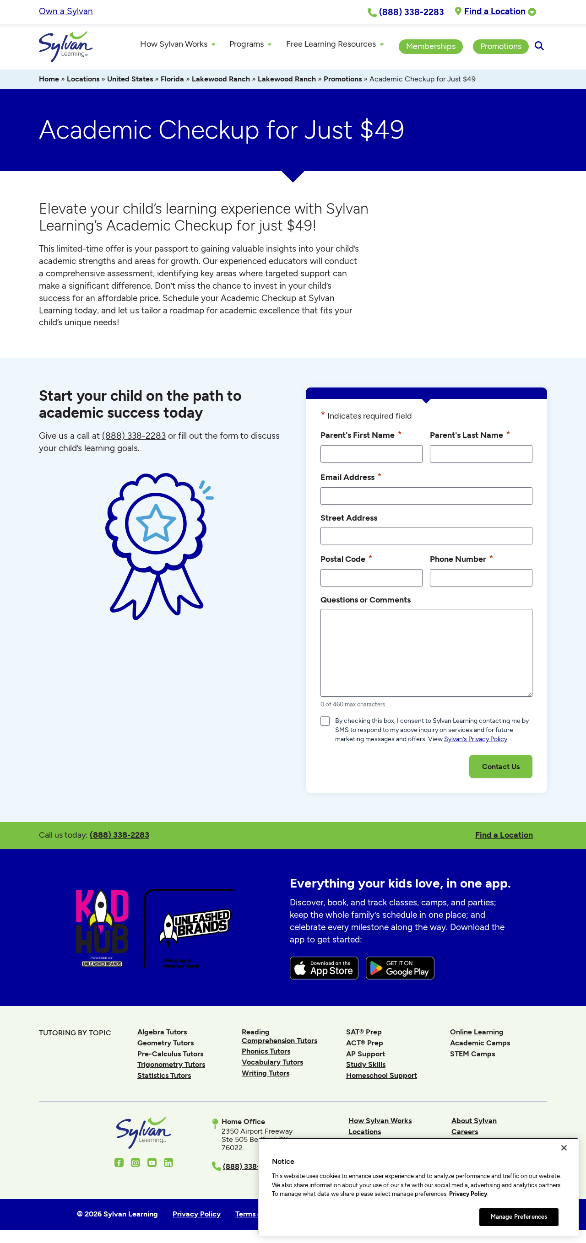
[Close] (564, 1148)
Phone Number (462, 558)
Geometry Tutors (165, 1043)
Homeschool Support (381, 1075)
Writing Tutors (265, 1073)
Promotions (343, 79)
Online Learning (477, 1032)
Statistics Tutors (164, 1075)
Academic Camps (480, 1043)
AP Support (365, 1053)
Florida (172, 79)
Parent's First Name (361, 434)
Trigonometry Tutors (171, 1064)
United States (130, 79)
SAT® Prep (364, 1032)
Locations (83, 79)
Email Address (351, 476)
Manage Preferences (519, 1216)
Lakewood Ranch (221, 79)
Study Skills (365, 1064)
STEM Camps (472, 1053)
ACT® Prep (364, 1043)
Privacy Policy (468, 1193)
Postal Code (346, 558)
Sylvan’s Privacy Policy (475, 739)
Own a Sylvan (66, 11)
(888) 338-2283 (119, 834)
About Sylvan (474, 1120)
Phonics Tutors (266, 1051)
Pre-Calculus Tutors (170, 1053)
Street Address (348, 517)
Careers (464, 1131)
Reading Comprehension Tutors (279, 1036)
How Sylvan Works (380, 1120)
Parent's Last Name (470, 434)
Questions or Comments (365, 599)
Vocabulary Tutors (272, 1062)
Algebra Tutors (162, 1032)
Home (49, 79)
